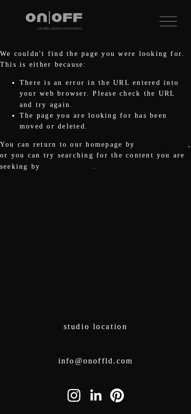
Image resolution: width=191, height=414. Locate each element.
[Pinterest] (117, 395)
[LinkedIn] (95, 395)
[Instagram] (74, 395)
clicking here (163, 144)
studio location (96, 326)
